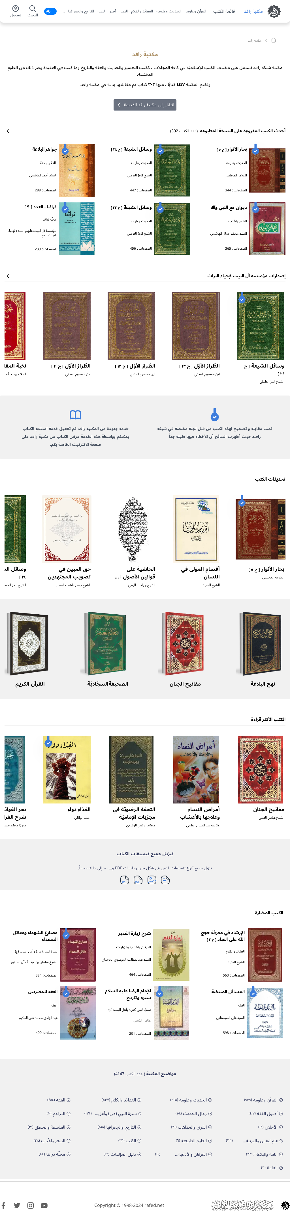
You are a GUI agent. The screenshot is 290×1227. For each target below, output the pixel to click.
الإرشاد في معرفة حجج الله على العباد (223, 936)
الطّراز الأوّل (199, 365)
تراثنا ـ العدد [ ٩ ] (40, 207)
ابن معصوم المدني (207, 374)
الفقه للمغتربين (42, 992)
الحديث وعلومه (168, 11)
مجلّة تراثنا (50, 219)
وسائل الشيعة (131, 149)
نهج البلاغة (263, 684)
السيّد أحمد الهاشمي (43, 175)
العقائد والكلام (142, 11)
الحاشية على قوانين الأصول (134, 576)
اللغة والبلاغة (48, 163)
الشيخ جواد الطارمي (141, 585)
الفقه (124, 11)
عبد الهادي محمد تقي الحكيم (38, 1017)
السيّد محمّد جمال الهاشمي (228, 233)
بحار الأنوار (232, 149)
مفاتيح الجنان (185, 684)
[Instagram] (30, 1205)
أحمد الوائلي (82, 817)
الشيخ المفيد (211, 585)
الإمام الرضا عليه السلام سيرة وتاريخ (128, 994)
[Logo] (285, 1205)
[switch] (50, 11)
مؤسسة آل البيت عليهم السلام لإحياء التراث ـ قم (32, 233)
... (63, 11)
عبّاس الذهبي (142, 1020)
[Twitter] (17, 1205)
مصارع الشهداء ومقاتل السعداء (34, 936)
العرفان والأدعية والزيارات (133, 947)
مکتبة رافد (253, 11)
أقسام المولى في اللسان (200, 573)
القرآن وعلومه (195, 11)
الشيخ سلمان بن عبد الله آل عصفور (34, 962)
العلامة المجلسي (236, 175)
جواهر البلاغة (44, 149)
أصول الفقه (106, 11)
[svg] (273, 40)
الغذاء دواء (79, 809)
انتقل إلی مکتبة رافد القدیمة (149, 105)
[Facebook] (3, 1205)
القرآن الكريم (30, 684)
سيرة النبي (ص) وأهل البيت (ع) (36, 951)
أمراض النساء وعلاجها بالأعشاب (200, 813)
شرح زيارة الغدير (134, 933)
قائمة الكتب (224, 11)
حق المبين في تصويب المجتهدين (69, 573)
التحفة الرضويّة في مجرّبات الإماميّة (134, 813)
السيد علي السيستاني (230, 1017)
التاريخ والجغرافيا (81, 11)
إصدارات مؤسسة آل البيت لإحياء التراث (246, 276)
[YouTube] (44, 1205)
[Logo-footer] (242, 1205)
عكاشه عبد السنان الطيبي (203, 825)
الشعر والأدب (238, 221)
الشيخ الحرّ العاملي (139, 175)
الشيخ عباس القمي (271, 817)
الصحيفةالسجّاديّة (107, 684)
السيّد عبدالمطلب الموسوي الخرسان (126, 959)
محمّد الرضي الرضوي (140, 825)
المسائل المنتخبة (228, 992)
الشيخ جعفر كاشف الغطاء (73, 585)
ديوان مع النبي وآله (228, 207)
